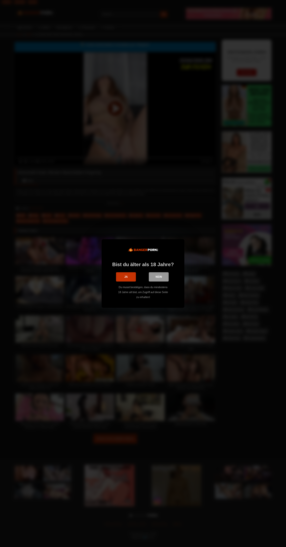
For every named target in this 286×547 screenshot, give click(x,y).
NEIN (159, 276)
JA (126, 276)
